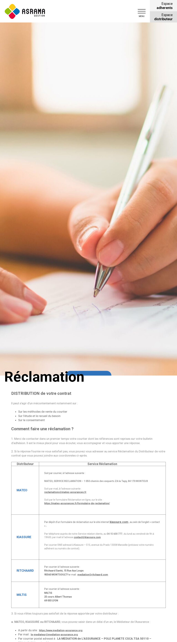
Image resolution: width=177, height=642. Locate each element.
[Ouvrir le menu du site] (142, 11)
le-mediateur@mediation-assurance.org (54, 634)
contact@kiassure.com (87, 537)
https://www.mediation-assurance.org (60, 630)
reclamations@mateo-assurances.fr (65, 492)
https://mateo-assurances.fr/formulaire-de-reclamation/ (77, 503)
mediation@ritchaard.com (92, 574)
